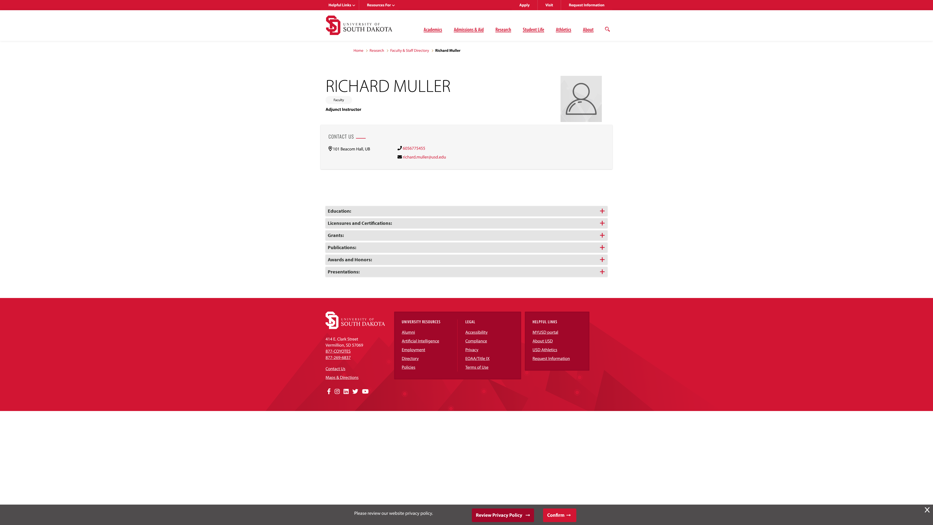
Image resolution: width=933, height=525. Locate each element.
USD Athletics (545, 349)
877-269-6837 (338, 357)
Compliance (476, 341)
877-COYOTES (338, 351)
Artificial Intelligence (420, 341)
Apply (524, 5)
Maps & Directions (342, 377)
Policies (408, 367)
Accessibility (476, 332)
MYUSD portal (545, 332)
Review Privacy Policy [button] (499, 515)
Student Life (533, 29)
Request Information (587, 5)
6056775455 (414, 148)
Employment (413, 349)
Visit (549, 5)
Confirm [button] (555, 515)
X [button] (927, 510)
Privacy (471, 349)
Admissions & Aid (469, 29)
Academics (433, 29)
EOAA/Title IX (477, 358)
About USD (543, 341)
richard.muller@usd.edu (424, 157)
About (588, 29)
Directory (410, 358)
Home (358, 50)
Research (503, 29)
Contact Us (335, 368)
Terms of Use (476, 367)
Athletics (563, 29)
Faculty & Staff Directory (409, 50)
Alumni (408, 332)
